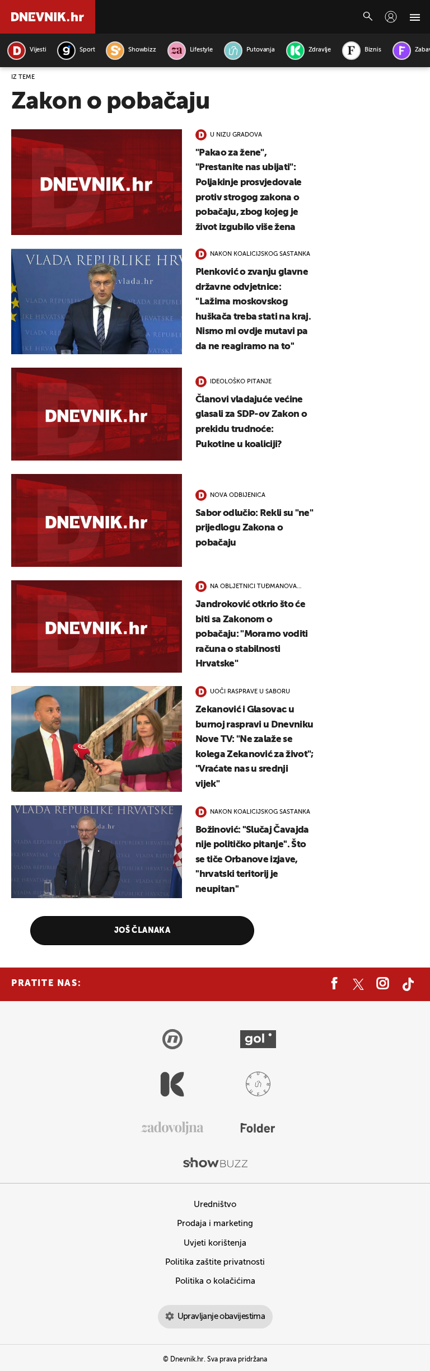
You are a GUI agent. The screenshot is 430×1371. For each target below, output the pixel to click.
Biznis (372, 50)
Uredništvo (215, 1204)
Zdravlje (320, 50)
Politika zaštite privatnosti (215, 1262)
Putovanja (260, 50)
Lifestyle (201, 50)
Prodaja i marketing (215, 1223)
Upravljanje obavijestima (221, 1316)
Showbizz (142, 50)
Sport (87, 50)
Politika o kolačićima (215, 1281)
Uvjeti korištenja (215, 1243)
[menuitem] (391, 16)
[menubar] (391, 17)
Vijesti (38, 50)
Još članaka (142, 931)
